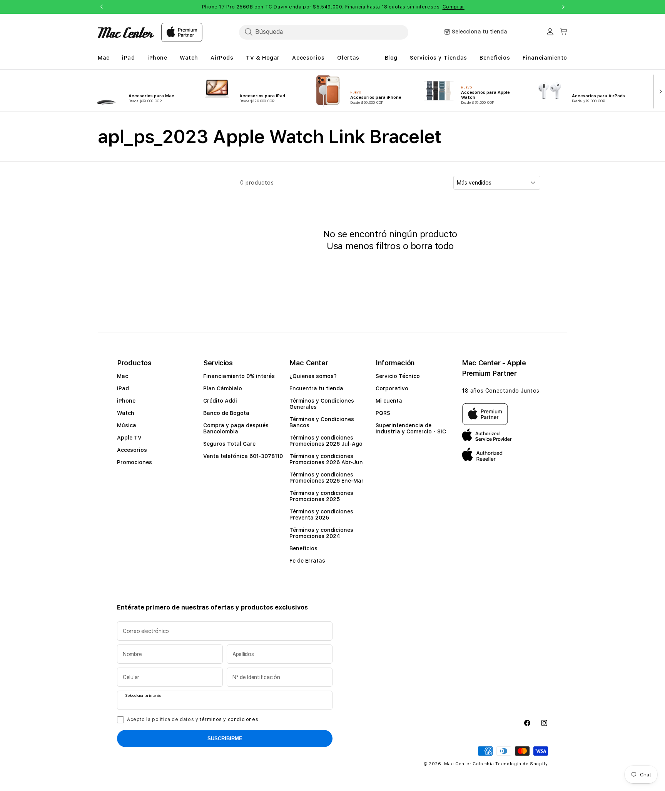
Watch (125, 413)
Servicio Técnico (398, 376)
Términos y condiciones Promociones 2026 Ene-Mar (326, 477)
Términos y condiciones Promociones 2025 (321, 496)
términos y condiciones (229, 719)
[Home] (126, 32)
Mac (122, 376)
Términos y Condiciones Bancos (321, 422)
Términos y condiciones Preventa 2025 (321, 514)
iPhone (126, 401)
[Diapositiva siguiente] (659, 91)
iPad (123, 388)
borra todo (432, 245)
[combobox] (323, 32)
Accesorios (132, 450)
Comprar (453, 7)
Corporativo (392, 388)
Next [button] (563, 7)
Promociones (134, 462)
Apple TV (129, 438)
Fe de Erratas (307, 561)
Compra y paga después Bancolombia (236, 428)
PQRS (383, 413)
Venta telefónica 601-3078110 (243, 456)
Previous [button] (101, 7)
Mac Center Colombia (469, 763)
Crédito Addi (220, 401)
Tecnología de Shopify (521, 763)
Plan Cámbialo (222, 388)
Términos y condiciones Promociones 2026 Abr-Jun (326, 459)
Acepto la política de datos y (192, 719)
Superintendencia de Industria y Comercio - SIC (411, 428)
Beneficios (303, 548)
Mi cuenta (389, 401)
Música (126, 425)
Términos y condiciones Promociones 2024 (321, 533)
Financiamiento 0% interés (239, 376)
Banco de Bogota (226, 413)
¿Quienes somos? (313, 376)
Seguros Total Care (229, 444)
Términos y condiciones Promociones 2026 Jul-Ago (326, 441)
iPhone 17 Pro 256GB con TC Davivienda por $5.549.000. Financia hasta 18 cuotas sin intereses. (332, 7)
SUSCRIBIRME (224, 738)
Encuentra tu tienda (316, 388)
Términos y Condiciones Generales (321, 404)
